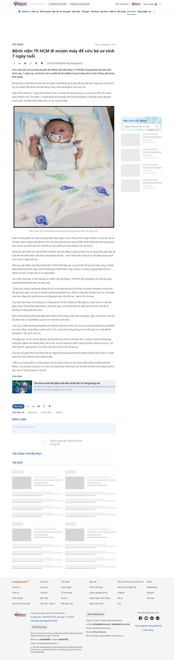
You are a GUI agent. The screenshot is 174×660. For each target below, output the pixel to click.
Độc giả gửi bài (155, 626)
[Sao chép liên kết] (31, 63)
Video (149, 581)
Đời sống (121, 12)
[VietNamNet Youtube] (146, 619)
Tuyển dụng (148, 630)
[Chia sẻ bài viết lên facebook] (14, 63)
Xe (150, 12)
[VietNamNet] (19, 11)
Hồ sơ (120, 598)
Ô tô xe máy (66, 592)
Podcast (150, 592)
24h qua (150, 598)
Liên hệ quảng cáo (95, 614)
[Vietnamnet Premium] (20, 583)
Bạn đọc (93, 581)
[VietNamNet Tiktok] (152, 619)
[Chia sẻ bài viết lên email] (25, 63)
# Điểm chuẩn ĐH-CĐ (79, 4)
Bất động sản (67, 603)
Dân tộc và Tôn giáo (61, 12)
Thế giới (85, 12)
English (121, 592)
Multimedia (152, 587)
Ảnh (119, 603)
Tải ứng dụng (141, 626)
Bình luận (18, 406)
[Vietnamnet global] (136, 5)
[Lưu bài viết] (36, 63)
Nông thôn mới (96, 603)
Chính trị (26, 12)
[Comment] (41, 63)
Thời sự (35, 12)
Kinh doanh (45, 12)
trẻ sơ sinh (46, 412)
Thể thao (95, 12)
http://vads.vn (99, 632)
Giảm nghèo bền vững (99, 598)
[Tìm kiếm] (160, 4)
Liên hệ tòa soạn (39, 627)
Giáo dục (76, 12)
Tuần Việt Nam (121, 4)
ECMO (59, 412)
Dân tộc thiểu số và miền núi (131, 581)
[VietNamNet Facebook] (140, 619)
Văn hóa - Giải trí (108, 12)
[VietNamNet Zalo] (157, 619)
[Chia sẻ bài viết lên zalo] (20, 63)
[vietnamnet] (20, 6)
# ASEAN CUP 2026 (57, 4)
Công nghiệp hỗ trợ (98, 592)
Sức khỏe (131, 12)
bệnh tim (32, 412)
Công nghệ (142, 12)
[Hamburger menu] (154, 11)
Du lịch (64, 598)
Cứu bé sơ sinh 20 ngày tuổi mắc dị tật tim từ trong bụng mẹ (67, 383)
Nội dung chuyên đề (127, 587)
